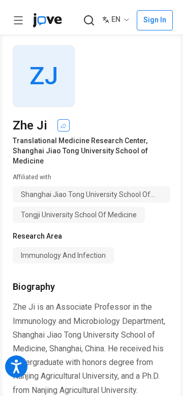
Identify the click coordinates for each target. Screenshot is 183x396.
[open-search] (88, 20)
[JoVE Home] (47, 20)
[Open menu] (18, 20)
